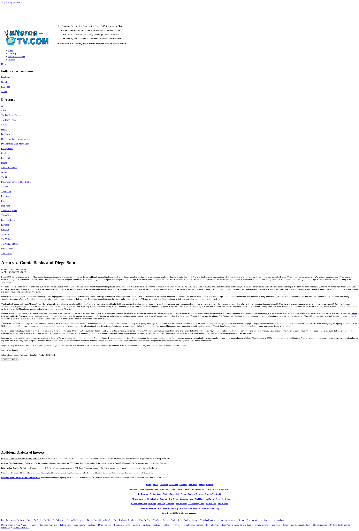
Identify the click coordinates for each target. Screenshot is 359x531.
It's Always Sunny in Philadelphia (16, 182)
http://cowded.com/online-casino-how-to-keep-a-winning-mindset (240, 525)
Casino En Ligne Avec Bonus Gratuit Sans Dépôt (89, 520)
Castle (4, 124)
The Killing (6, 191)
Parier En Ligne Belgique (124, 520)
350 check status (207, 520)
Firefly (4, 153)
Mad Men (5, 206)
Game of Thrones (9, 167)
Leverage (5, 196)
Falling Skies (7, 148)
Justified (4, 186)
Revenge (5, 225)
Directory (12, 53)
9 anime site (252, 520)
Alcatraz (5, 110)
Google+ (5, 82)
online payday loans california (231, 520)
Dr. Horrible (143, 494)
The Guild (5, 177)
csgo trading (79, 525)
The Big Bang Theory (11, 115)
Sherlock (5, 234)
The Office (6, 215)
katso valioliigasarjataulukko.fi (296, 525)
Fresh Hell (5, 158)
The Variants (6, 239)
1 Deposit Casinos (122, 525)
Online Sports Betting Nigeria (184, 520)
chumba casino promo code (195, 525)
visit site (91, 525)
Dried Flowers (104, 525)
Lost (3, 201)
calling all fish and (21, 527)
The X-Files (6, 253)
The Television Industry (168, 508)
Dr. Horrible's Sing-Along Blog (15, 144)
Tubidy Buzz (65, 525)
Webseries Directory (210, 508)
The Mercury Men (9, 210)
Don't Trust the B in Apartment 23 (16, 139)
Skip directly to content (11, 2)
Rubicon (5, 229)
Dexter (4, 129)
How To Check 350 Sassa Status (153, 520)
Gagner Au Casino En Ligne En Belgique (45, 520)
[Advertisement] (179, 12)
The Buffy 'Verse (8, 120)
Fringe (4, 163)
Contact (11, 59)
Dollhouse (5, 134)
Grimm (4, 172)
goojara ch (265, 520)
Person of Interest (9, 220)
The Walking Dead (9, 244)
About (10, 50)
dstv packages (279, 520)
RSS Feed (5, 87)
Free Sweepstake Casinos (12, 520)
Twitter (4, 91)
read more (275, 525)
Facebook (5, 77)
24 (2, 105)
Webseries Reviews (16, 56)
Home (4, 64)
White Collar (6, 248)
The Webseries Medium (190, 508)
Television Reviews (148, 508)
